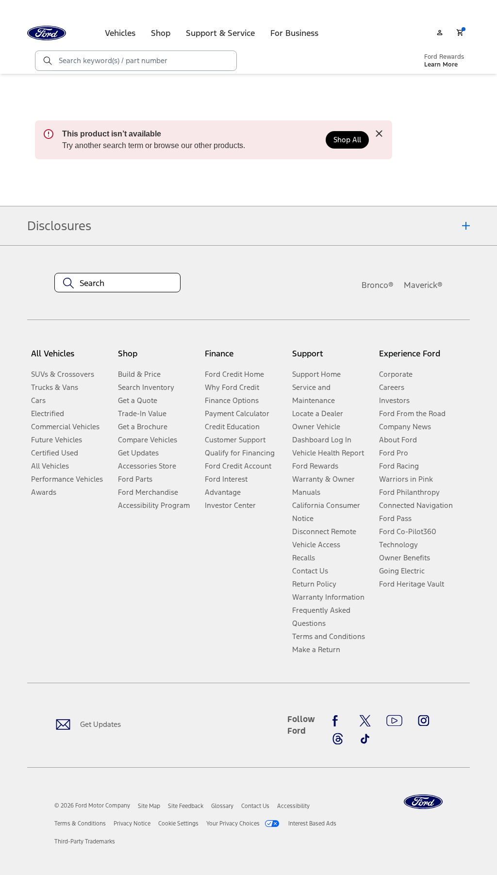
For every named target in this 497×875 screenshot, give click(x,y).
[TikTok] (365, 738)
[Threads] (338, 738)
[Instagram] (424, 721)
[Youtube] (394, 721)
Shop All (347, 139)
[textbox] (117, 283)
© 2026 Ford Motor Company (92, 805)
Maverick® (423, 285)
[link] (149, 806)
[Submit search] (47, 61)
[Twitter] (365, 721)
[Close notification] (379, 133)
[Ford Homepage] (423, 802)
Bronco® (378, 285)
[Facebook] (338, 721)
